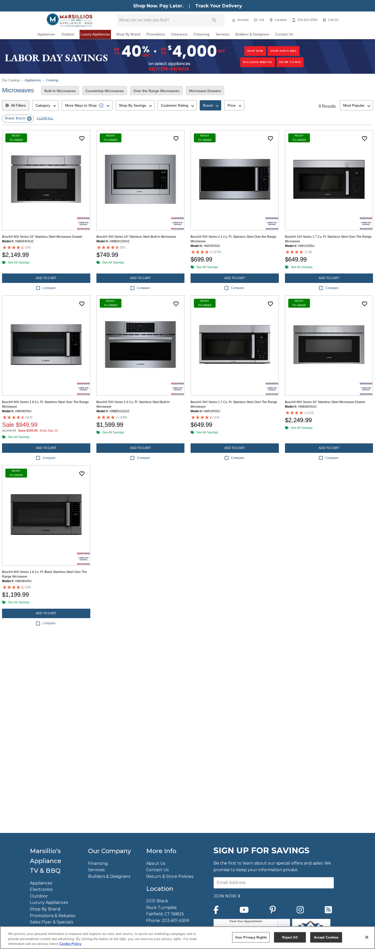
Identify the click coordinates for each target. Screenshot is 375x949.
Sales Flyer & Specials (51, 922)
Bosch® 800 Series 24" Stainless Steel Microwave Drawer (42, 237)
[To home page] (69, 20)
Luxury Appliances (95, 34)
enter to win (290, 62)
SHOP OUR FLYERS (283, 51)
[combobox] (45, 105)
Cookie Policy (70, 944)
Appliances (46, 34)
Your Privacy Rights (251, 937)
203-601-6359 (175, 920)
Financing (201, 34)
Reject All (289, 937)
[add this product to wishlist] (82, 138)
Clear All (45, 118)
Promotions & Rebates (52, 915)
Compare (49, 288)
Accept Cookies (326, 937)
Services (222, 34)
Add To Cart (46, 278)
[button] (234, 20)
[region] (187, 937)
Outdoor (67, 34)
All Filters (18, 105)
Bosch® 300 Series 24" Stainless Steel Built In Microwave (136, 237)
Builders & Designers (252, 34)
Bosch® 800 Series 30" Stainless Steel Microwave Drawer (325, 402)
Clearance (179, 34)
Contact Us (284, 34)
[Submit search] (214, 20)
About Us (155, 863)
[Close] (366, 937)
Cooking (52, 80)
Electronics (41, 889)
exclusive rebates (257, 62)
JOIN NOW (226, 896)
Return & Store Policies (169, 876)
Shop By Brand (128, 34)
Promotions (155, 34)
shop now (255, 51)
